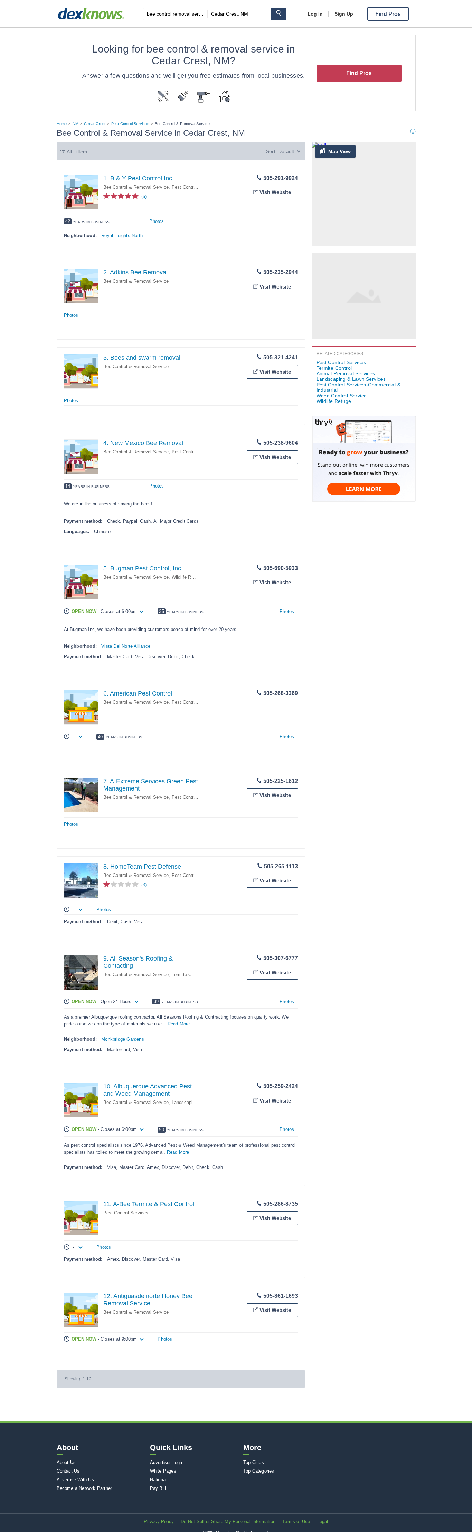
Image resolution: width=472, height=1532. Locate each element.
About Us (66, 1462)
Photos (156, 221)
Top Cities (253, 1462)
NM (75, 124)
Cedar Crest (94, 124)
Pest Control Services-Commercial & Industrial (359, 387)
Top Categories (258, 1471)
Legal (322, 1521)
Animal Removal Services (346, 373)
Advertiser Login (166, 1462)
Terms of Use (296, 1521)
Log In (315, 14)
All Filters (77, 151)
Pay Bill (158, 1488)
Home (62, 124)
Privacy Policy (159, 1521)
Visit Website (275, 192)
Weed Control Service (342, 395)
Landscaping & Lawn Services (351, 379)
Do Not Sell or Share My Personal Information (228, 1521)
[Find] (278, 14)
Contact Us (68, 1471)
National (158, 1479)
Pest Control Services (130, 124)
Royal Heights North (122, 235)
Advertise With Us (75, 1479)
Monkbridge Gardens (122, 1039)
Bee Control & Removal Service (136, 187)
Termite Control (187, 974)
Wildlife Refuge (187, 577)
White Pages (163, 1471)
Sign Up (343, 14)
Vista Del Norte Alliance (125, 646)
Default (286, 151)
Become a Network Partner (84, 1488)
